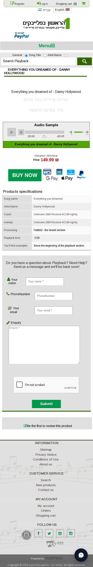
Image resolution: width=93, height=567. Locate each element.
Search (84, 61)
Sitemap (46, 449)
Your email (14, 310)
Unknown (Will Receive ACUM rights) (55, 214)
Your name (13, 281)
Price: (36, 159)
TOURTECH (53, 558)
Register (19, 3)
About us (45, 464)
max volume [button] (88, 133)
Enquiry (11, 322)
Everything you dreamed (48, 198)
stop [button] (21, 132)
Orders (46, 510)
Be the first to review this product (49, 426)
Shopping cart (46, 515)
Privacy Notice (45, 454)
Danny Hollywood (44, 206)
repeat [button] (44, 136)
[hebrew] (44, 12)
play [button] (11, 132)
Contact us (46, 490)
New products (46, 485)
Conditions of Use (46, 459)
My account (45, 506)
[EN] (62, 12)
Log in (44, 3)
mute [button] (72, 133)
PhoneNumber (16, 294)
